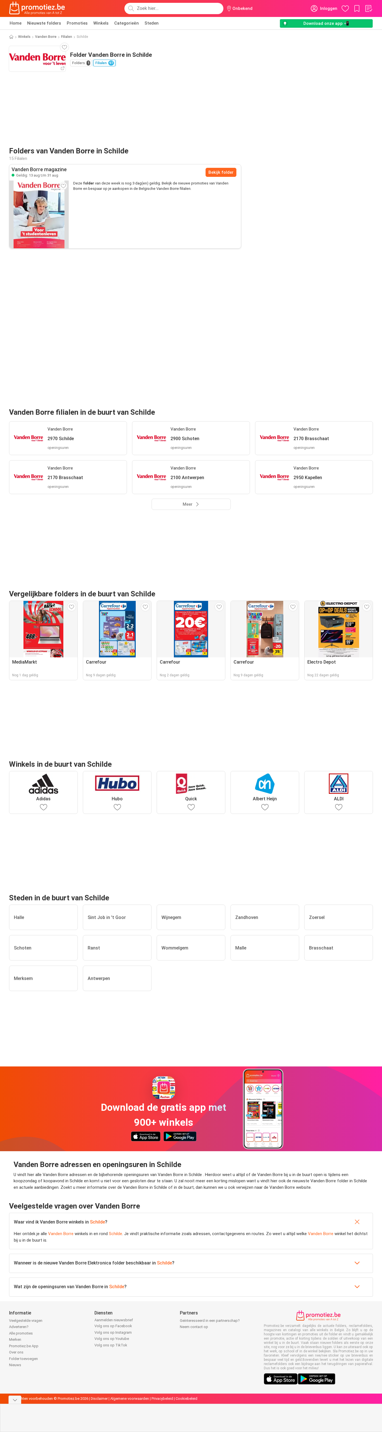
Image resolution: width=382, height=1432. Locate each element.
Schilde (97, 1222)
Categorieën (126, 23)
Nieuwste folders (44, 23)
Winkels (101, 23)
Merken (15, 1339)
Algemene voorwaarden (129, 1398)
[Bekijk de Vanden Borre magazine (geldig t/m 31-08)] (39, 214)
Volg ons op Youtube (111, 1339)
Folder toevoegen (23, 1359)
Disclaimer (99, 1398)
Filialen (66, 37)
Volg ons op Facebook (113, 1326)
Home (15, 23)
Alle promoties (21, 1333)
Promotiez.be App (23, 1346)
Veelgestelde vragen (25, 1320)
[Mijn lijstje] (368, 8)
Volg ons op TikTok (110, 1345)
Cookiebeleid (186, 1398)
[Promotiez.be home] (37, 8)
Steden (151, 23)
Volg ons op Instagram (113, 1332)
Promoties (77, 23)
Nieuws (15, 1365)
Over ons (16, 1352)
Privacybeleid (162, 1398)
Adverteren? (19, 1327)
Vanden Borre (46, 37)
